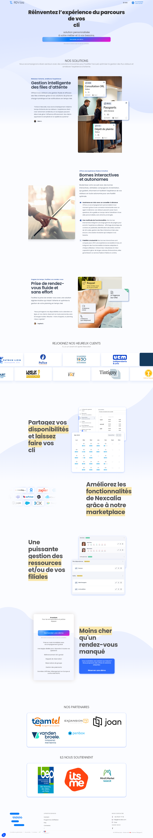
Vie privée (27, 832)
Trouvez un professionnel (17, 2)
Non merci (8, 829)
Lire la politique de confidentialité (11, 823)
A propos (46, 817)
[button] (4, 835)
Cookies (34, 832)
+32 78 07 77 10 (119, 817)
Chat (115, 822)
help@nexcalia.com (120, 820)
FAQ (45, 823)
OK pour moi (33, 829)
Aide (126, 3)
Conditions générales (16, 832)
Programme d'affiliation (51, 820)
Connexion (47, 825)
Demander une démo (76, 39)
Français (46, 833)
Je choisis (20, 829)
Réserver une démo (97, 670)
